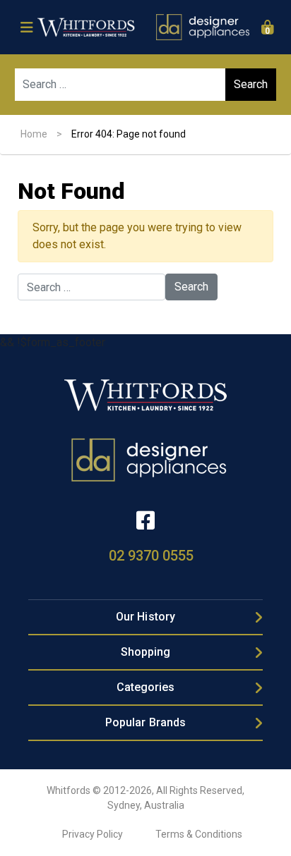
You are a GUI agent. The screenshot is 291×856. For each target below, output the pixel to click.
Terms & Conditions (198, 834)
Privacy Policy (92, 834)
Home (33, 134)
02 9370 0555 (151, 555)
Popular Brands (145, 722)
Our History (145, 616)
